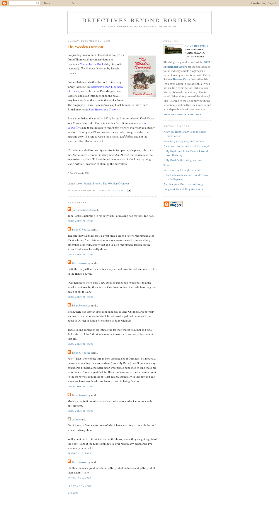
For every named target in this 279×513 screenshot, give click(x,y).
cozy (79, 183)
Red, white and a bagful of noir (181, 170)
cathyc (76, 419)
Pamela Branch (92, 183)
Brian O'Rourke (81, 229)
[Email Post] (128, 190)
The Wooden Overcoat (85, 46)
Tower (167, 165)
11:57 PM (117, 190)
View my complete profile (182, 114)
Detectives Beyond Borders (139, 20)
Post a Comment (80, 486)
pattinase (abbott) (82, 210)
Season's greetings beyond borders (183, 141)
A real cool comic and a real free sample (186, 146)
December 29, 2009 (81, 386)
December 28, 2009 (81, 221)
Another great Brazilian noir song (183, 184)
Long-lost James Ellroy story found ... (185, 189)
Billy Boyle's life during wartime (182, 160)
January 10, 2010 (79, 453)
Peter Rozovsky (81, 263)
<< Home (73, 493)
